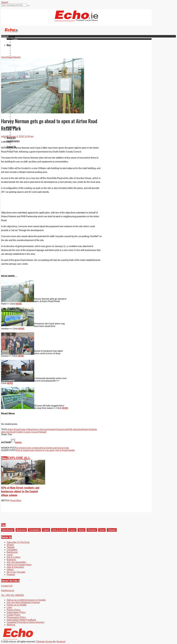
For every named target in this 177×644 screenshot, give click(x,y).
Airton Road (13, 429)
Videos (4, 458)
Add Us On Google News (19, 564)
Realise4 (61, 641)
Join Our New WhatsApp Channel (23, 602)
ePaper (15, 42)
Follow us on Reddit (16, 605)
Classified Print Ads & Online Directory (25, 622)
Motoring (16, 114)
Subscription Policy (16, 612)
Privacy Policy (14, 610)
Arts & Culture (59, 530)
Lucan (15, 55)
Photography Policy (16, 617)
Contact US (6, 586)
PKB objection (75, 429)
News (9, 45)
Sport (102, 530)
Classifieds (17, 135)
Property (92, 530)
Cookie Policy (13, 615)
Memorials (11, 137)
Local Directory (13, 141)
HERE (18, 304)
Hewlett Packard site (58, 429)
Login (15, 39)
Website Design (45, 641)
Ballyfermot (17, 53)
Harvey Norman (40, 429)
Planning (16, 132)
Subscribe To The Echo (18, 542)
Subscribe (11, 36)
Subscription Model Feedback (21, 620)
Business (21, 530)
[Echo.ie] (76, 19)
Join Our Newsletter (16, 562)
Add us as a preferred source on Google (26, 600)
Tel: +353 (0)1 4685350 (12, 595)
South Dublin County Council (24, 432)
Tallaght (16, 48)
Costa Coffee (25, 429)
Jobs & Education (20, 116)
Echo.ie (5, 36)
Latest (46, 530)
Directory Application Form (25, 144)
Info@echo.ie (7, 590)
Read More (15, 500)
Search (4, 2)
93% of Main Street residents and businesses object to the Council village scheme (20, 491)
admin (4, 136)
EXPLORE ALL (18, 458)
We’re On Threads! (16, 572)
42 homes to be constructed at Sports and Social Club (42, 448)
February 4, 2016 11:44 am (20, 136)
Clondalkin (17, 50)
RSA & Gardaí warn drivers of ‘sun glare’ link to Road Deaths (45, 450)
